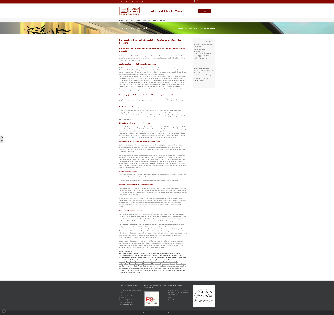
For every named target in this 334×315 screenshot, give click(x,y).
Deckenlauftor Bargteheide (134, 262)
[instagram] (197, 1)
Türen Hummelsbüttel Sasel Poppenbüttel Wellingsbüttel (168, 257)
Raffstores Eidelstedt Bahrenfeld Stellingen (166, 253)
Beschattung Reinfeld (168, 264)
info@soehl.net (145, 1)
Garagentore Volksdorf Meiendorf (129, 255)
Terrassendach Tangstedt (127, 268)
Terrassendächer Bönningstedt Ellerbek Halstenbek (150, 270)
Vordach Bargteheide (143, 257)
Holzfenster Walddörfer (161, 268)
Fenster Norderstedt (125, 253)
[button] (4, 311)
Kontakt (167, 313)
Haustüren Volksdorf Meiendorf (135, 266)
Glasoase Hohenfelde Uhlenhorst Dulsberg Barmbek (145, 264)
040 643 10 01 (136, 1)
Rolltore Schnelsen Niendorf (149, 255)
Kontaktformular (199, 80)
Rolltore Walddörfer (169, 259)
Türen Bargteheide (164, 255)
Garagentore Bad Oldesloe (177, 266)
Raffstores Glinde (176, 255)
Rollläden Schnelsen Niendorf (144, 268)
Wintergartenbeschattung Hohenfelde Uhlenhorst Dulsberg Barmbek (140, 259)
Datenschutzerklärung (159, 313)
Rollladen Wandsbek (172, 270)
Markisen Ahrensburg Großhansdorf (157, 266)
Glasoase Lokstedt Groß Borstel (142, 253)
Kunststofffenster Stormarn (127, 257)
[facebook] (194, 1)
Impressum (150, 313)
